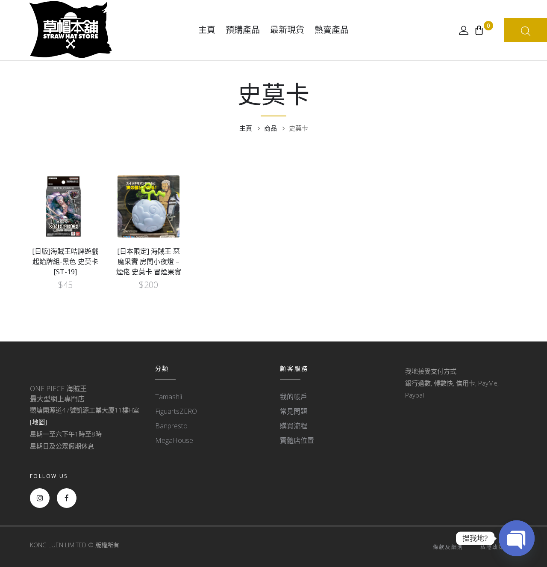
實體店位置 (297, 440)
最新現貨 (287, 30)
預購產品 (243, 30)
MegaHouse (174, 440)
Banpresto (171, 425)
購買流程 (293, 425)
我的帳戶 (293, 396)
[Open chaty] (517, 538)
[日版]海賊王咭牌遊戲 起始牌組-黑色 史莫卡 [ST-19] (65, 261)
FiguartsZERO (176, 411)
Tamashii (168, 396)
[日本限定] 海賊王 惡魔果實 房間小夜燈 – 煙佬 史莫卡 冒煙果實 (148, 261)
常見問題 (293, 411)
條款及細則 (448, 547)
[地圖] (38, 422)
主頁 (206, 30)
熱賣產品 (332, 30)
